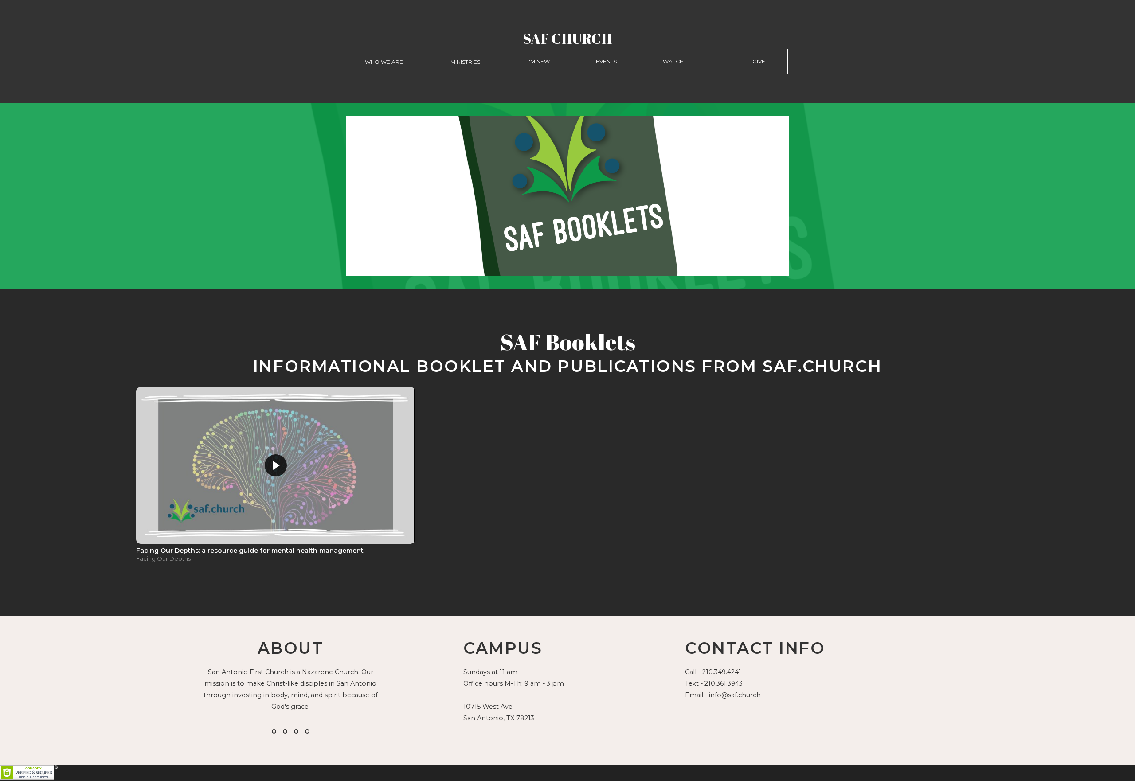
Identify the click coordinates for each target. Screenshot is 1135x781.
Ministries (465, 62)
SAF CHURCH (567, 38)
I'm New (539, 61)
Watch (673, 61)
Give (758, 61)
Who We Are (384, 62)
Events (606, 61)
